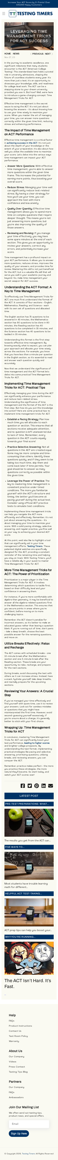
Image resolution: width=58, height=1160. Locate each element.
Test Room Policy (18, 1036)
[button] (3, 13)
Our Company (16, 1057)
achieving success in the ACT (22, 143)
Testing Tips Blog (18, 1072)
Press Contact (17, 1067)
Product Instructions (20, 1026)
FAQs (11, 1021)
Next (48, 54)
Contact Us (15, 1031)
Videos (12, 1062)
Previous (37, 54)
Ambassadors (16, 1097)
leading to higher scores (37, 743)
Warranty (14, 1041)
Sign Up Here (19, 1133)
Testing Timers (35, 546)
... (27, 966)
